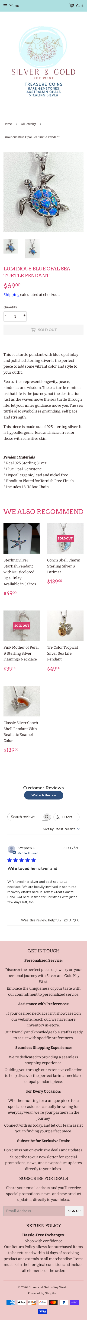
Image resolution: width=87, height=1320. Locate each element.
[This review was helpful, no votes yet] (66, 920)
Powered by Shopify (42, 1293)
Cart (79, 5)
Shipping (11, 294)
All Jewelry (28, 124)
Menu (14, 5)
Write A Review (43, 795)
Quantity (10, 307)
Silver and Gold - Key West (47, 1287)
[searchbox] (25, 817)
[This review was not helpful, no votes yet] (74, 920)
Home (7, 124)
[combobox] (61, 829)
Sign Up (74, 1211)
